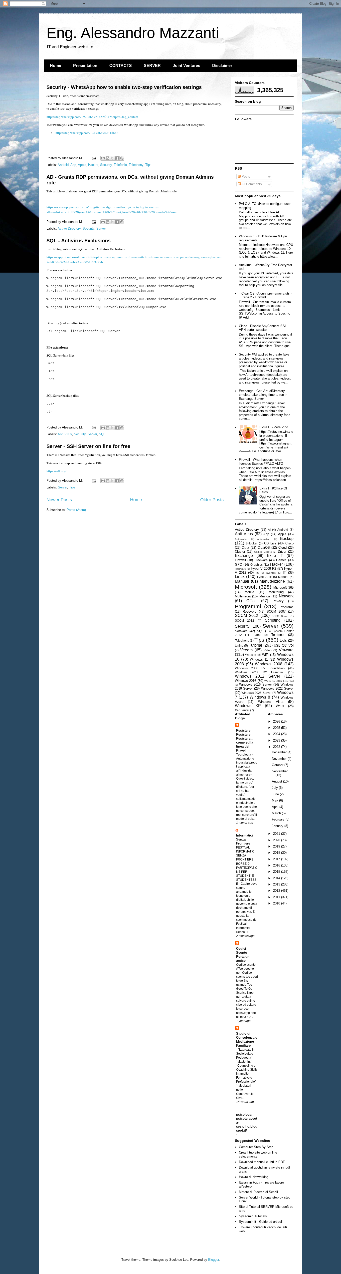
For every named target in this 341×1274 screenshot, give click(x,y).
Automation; (264, 539)
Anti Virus (65, 434)
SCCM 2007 (276, 611)
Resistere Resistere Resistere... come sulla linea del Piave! (244, 740)
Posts (245, 176)
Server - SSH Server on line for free (88, 446)
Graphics (256, 564)
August (277, 781)
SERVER (152, 65)
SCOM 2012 (244, 620)
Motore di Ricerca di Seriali (258, 1192)
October (278, 765)
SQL (102, 434)
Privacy (278, 601)
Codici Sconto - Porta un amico (242, 954)
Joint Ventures (186, 65)
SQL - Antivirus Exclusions (78, 240)
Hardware (240, 568)
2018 (277, 852)
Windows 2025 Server (256, 692)
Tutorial (255, 645)
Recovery (249, 611)
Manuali (242, 581)
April (275, 807)
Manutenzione (272, 581)
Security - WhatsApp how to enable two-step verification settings (124, 87)
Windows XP (248, 706)
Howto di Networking (253, 1177)
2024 (277, 734)
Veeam (246, 650)
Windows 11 (259, 659)
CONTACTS (120, 65)
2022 (277, 747)
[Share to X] (112, 158)
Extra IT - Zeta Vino (273, 427)
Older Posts (212, 499)
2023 (277, 740)
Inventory (271, 572)
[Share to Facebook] (117, 158)
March (277, 813)
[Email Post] (94, 158)
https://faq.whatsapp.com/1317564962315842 (86, 132)
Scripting (273, 620)
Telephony (136, 165)
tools (283, 640)
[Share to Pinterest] (121, 158)
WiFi (265, 655)
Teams (256, 634)
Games (281, 560)
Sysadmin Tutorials (253, 1216)
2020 (277, 840)
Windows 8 (260, 697)
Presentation (85, 65)
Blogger (213, 1260)
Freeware (261, 560)
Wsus (280, 706)
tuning (239, 645)
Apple (82, 165)
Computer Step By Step (256, 1147)
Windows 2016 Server (255, 684)
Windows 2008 (268, 664)
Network (286, 596)
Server (101, 228)
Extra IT (275, 555)
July (275, 788)
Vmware (286, 650)
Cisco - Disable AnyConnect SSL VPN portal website (263, 328)
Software (241, 631)
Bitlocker (251, 543)
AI (269, 529)
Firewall (240, 560)
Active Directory (69, 228)
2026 (277, 721)
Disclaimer (222, 65)
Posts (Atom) (76, 510)
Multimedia (243, 596)
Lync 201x (264, 576)
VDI (291, 645)
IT (284, 572)
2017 (277, 859)
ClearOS (264, 547)
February (279, 819)
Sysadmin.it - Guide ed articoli (261, 1222)
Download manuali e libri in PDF (262, 1162)
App (73, 165)
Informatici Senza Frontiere (244, 839)
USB (277, 645)
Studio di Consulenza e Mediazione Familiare (246, 1039)
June (276, 794)
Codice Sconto (263, 551)
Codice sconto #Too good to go (246, 968)
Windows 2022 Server (277, 688)
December (280, 752)
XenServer (242, 710)
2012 (277, 890)
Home (55, 65)
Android (63, 165)
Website (250, 654)
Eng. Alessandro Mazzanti (132, 32)
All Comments (251, 184)
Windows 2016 (245, 681)
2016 (277, 865)
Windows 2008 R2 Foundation (260, 668)
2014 (277, 878)
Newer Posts (59, 499)
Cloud (282, 547)
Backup (287, 538)
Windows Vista (270, 702)
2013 (277, 884)
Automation (241, 539)
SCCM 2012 (246, 615)
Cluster (240, 551)
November (280, 759)
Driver (282, 551)
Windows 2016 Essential (278, 681)
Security (106, 165)
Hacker (93, 165)
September (280, 771)
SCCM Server (280, 616)
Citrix (245, 547)
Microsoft (246, 587)
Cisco (289, 543)
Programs (287, 607)
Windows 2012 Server (257, 676)
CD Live (270, 543)
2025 (277, 728)
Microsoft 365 (283, 587)
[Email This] (102, 158)
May (275, 800)
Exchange (244, 555)
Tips (148, 165)
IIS (257, 572)
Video (268, 650)
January (278, 826)
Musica (264, 596)
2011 (277, 897)
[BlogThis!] (107, 158)
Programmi (248, 606)
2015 (277, 871)
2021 (277, 834)
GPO (238, 564)
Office (251, 601)
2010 (277, 903)
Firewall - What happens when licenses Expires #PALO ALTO (261, 461)
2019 (277, 846)
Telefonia (120, 165)
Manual (283, 576)
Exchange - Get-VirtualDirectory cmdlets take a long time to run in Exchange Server (263, 395)
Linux (240, 576)
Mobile (249, 592)
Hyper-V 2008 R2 (263, 568)
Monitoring (276, 592)
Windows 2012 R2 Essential (259, 672)
